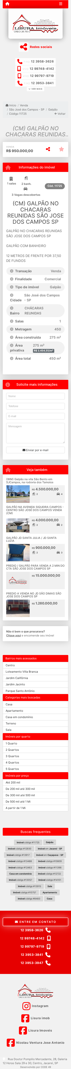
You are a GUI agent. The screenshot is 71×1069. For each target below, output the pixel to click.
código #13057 (20, 880)
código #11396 (50, 867)
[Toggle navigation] (61, 4)
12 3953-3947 (32, 963)
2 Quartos (12, 749)
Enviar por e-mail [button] (36, 450)
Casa (9, 704)
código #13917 (18, 855)
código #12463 (20, 867)
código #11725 (28, 842)
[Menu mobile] (7, 4)
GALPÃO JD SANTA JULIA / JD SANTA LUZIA (31, 539)
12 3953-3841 (42, 83)
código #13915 (29, 886)
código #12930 (19, 848)
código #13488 (20, 861)
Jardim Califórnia (17, 678)
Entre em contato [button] (37, 922)
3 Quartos (12, 756)
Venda (24, 105)
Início (12, 105)
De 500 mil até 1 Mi (18, 801)
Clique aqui (13, 635)
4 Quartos (12, 762)
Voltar (61, 113)
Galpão (52, 109)
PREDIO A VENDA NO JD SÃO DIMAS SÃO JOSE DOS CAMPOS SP (33, 595)
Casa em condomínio (19, 717)
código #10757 (24, 892)
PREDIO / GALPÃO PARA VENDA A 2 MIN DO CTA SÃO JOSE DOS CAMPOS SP (35, 567)
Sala (8, 730)
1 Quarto (11, 743)
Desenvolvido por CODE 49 (35, 1067)
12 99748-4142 (42, 69)
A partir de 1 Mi (16, 808)
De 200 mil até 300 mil (20, 789)
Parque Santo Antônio (20, 691)
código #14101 (49, 880)
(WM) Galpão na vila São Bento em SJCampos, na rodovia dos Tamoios (29, 480)
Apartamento (14, 710)
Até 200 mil (13, 782)
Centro (10, 665)
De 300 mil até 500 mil (20, 795)
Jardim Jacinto (15, 684)
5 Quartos (12, 769)
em (50, 848)
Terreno (11, 723)
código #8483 (29, 898)
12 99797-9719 (42, 76)
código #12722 (49, 873)
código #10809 (50, 861)
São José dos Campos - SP (26, 109)
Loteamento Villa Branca (22, 671)
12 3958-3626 (42, 61)
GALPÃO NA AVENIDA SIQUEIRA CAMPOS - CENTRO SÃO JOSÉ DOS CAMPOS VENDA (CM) (35, 510)
